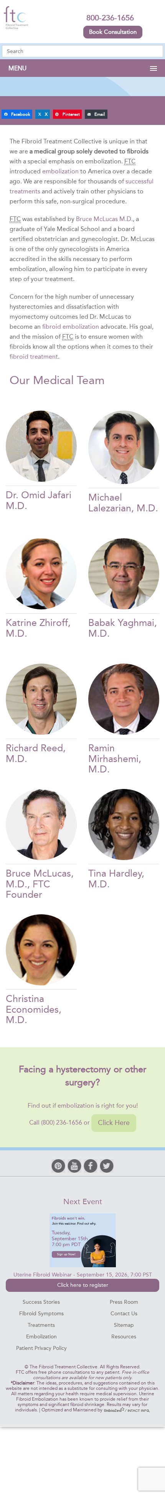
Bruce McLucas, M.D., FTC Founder (40, 884)
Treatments (41, 1325)
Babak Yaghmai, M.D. (122, 628)
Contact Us (124, 1313)
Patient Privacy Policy (41, 1348)
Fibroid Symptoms (41, 1313)
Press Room (124, 1302)
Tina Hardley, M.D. (116, 879)
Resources (123, 1336)
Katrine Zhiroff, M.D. (38, 628)
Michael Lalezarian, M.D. (123, 503)
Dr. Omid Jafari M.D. (38, 500)
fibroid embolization (70, 326)
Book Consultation (113, 31)
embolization (60, 171)
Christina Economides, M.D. (33, 1009)
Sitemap (124, 1325)
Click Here (114, 1122)
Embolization (41, 1336)
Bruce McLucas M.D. (104, 219)
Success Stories (41, 1302)
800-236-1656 (110, 17)
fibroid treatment (34, 356)
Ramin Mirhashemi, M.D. (114, 758)
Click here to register (82, 1285)
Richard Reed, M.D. (36, 753)
